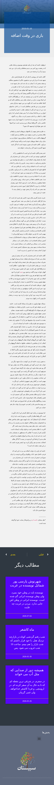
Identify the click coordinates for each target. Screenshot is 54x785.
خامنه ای (35, 520)
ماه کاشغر (27, 629)
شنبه (21, 272)
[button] (39, 738)
